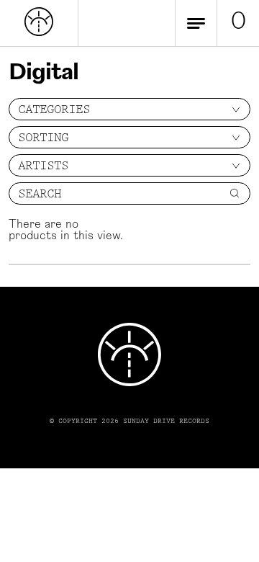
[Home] (39, 33)
